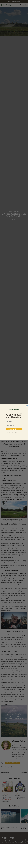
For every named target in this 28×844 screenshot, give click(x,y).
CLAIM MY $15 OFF (14, 429)
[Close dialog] (27, 405)
